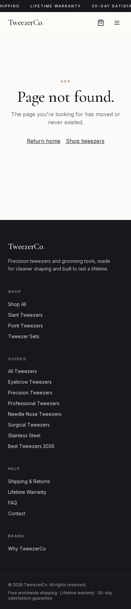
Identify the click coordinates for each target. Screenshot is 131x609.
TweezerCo (25, 22)
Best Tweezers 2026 (31, 446)
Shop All (17, 304)
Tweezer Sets (23, 336)
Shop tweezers (85, 141)
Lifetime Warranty (27, 492)
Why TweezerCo (27, 548)
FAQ (12, 503)
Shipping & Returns (29, 481)
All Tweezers (22, 371)
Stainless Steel (24, 435)
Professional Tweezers (33, 403)
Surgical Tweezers (29, 425)
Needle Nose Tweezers (34, 414)
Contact (16, 513)
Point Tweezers (25, 325)
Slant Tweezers (25, 315)
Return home (43, 141)
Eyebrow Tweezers (30, 382)
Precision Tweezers (30, 392)
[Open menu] (117, 23)
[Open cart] (101, 23)
